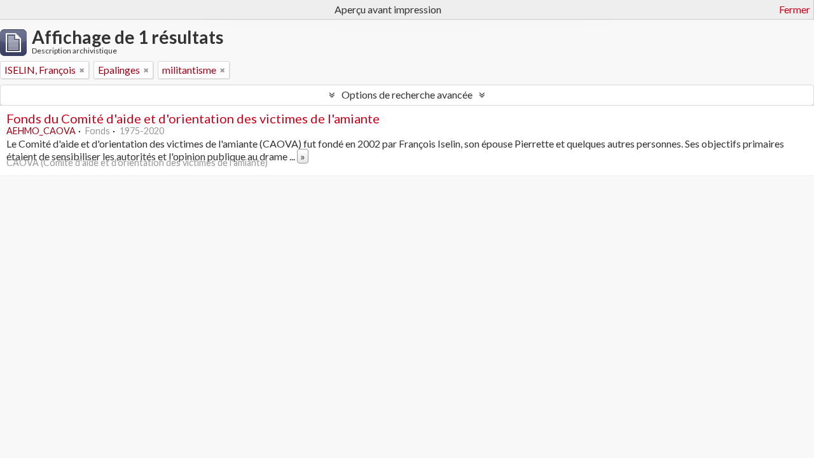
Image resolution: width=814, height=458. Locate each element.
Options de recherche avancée (407, 94)
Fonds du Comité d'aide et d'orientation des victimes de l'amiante (193, 118)
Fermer (794, 9)
